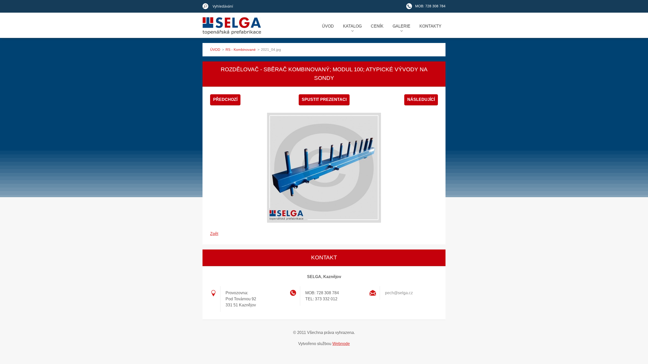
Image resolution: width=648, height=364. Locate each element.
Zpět (214, 234)
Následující (421, 99)
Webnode (341, 344)
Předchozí (225, 99)
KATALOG (352, 26)
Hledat (205, 6)
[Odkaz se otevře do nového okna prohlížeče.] (324, 168)
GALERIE (401, 26)
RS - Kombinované (241, 50)
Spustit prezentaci (324, 99)
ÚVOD (328, 26)
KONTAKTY (430, 26)
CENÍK (377, 26)
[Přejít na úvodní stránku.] (231, 29)
